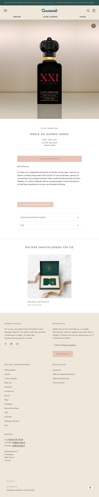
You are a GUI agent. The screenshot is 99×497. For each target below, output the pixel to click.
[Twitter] (11, 343)
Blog (6, 399)
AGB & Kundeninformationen (64, 374)
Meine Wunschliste (12, 408)
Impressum (57, 370)
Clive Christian (49, 128)
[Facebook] (5, 343)
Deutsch (10, 481)
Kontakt (7, 374)
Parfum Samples (11, 378)
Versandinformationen (33, 217)
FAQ (22, 225)
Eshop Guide (29, 490)
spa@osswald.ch (18, 445)
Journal (7, 395)
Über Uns (8, 382)
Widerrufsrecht (58, 382)
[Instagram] (17, 343)
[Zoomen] (93, 26)
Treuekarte (8, 404)
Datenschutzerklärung (61, 378)
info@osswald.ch (18, 442)
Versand (54, 143)
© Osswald (11, 487)
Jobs (6, 425)
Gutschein (8, 387)
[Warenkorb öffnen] (94, 10)
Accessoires (9, 391)
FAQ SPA (8, 416)
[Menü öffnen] (5, 10)
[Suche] (88, 10)
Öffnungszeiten (10, 370)
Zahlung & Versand (12, 421)
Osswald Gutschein (38, 302)
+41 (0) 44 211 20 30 (15, 439)
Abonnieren (62, 354)
